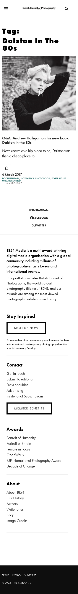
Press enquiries (17, 384)
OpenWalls (15, 454)
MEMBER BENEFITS (29, 408)
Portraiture (59, 178)
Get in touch (15, 373)
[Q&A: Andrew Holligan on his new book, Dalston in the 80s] (39, 93)
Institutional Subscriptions (24, 396)
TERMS (5, 575)
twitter (40, 225)
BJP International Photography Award (33, 460)
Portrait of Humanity (21, 437)
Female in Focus (18, 449)
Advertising (14, 390)
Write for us (14, 509)
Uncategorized (11, 181)
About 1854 (15, 492)
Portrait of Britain (18, 443)
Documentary (10, 178)
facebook (40, 218)
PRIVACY (16, 575)
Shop (10, 514)
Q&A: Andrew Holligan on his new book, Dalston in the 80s (36, 140)
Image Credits (16, 520)
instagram (40, 210)
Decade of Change (20, 466)
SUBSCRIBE (30, 575)
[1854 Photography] (39, 8)
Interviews (27, 178)
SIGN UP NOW (26, 328)
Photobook (42, 178)
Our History (15, 497)
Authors (12, 503)
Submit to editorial (19, 379)
